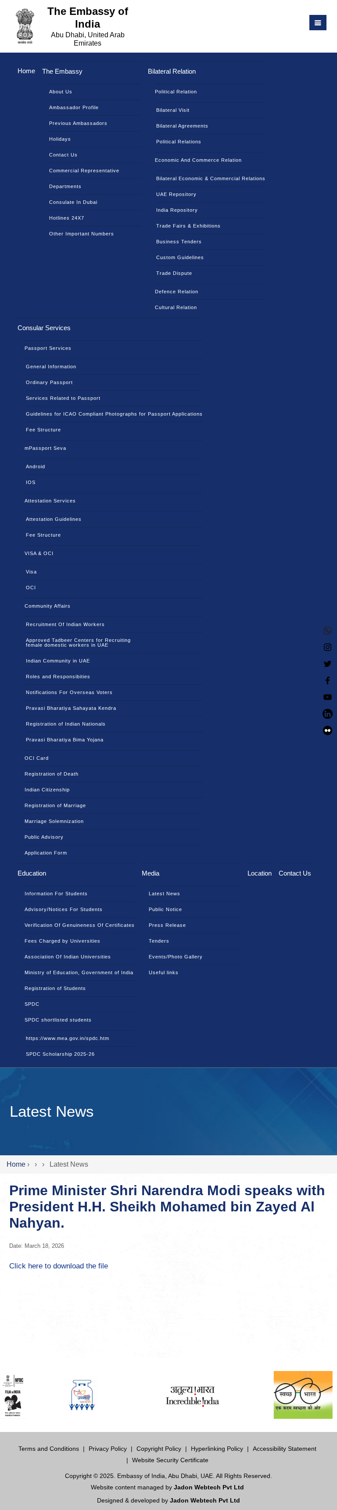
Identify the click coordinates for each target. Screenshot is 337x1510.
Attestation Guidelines (54, 519)
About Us (60, 91)
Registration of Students (55, 988)
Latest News (164, 893)
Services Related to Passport (63, 398)
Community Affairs (48, 606)
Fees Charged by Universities (62, 941)
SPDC (32, 1004)
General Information (51, 366)
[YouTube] (328, 696)
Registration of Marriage (55, 805)
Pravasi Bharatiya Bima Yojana (65, 739)
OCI (31, 587)
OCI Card (37, 758)
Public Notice (165, 909)
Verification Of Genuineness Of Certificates (80, 925)
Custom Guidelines (180, 257)
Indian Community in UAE (58, 660)
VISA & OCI (39, 553)
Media (150, 873)
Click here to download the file (58, 1266)
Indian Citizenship (47, 789)
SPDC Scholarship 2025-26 (60, 1054)
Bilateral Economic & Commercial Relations (210, 178)
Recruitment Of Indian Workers (65, 624)
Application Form (46, 852)
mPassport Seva (45, 448)
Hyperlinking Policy (217, 1448)
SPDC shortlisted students (58, 1019)
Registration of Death (52, 773)
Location (259, 873)
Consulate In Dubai (73, 202)
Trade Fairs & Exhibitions (188, 225)
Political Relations (178, 141)
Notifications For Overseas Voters (69, 692)
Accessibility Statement (284, 1448)
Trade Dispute (174, 273)
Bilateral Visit (173, 110)
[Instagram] (328, 646)
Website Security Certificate (170, 1460)
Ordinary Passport (49, 382)
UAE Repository (176, 194)
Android (35, 466)
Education (32, 873)
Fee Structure (43, 429)
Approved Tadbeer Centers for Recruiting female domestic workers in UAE (78, 642)
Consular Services (44, 327)
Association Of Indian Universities (68, 956)
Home (26, 71)
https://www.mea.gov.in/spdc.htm (67, 1038)
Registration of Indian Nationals (66, 724)
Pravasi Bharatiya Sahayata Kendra (71, 708)
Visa (31, 571)
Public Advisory (44, 837)
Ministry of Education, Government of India (79, 972)
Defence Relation (176, 291)
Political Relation (176, 91)
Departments (65, 186)
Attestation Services (50, 500)
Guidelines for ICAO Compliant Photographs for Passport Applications (114, 414)
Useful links (164, 972)
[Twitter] (328, 663)
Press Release (167, 925)
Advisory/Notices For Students (64, 909)
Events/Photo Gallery (176, 956)
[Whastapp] (328, 629)
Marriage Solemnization (54, 821)
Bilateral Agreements (182, 125)
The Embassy (62, 71)
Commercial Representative (84, 170)
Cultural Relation (176, 307)
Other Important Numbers (81, 233)
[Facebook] (328, 679)
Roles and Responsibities (58, 676)
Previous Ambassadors (78, 123)
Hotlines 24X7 (66, 218)
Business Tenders (179, 241)
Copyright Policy (158, 1448)
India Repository (177, 210)
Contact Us (63, 154)
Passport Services (48, 348)
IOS (31, 482)
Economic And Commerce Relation (198, 160)
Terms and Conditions (48, 1448)
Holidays (60, 139)
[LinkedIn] (328, 713)
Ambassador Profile (74, 107)
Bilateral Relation (172, 71)
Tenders (159, 941)
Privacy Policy (108, 1448)
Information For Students (56, 893)
